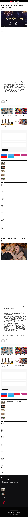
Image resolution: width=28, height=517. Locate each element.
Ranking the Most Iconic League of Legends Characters (20, 126)
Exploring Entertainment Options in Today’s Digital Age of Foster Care (6, 116)
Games (2, 206)
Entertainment (3, 199)
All (1, 185)
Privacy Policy (13, 512)
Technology (2, 226)
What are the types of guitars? (5, 126)
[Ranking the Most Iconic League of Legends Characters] (21, 122)
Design (2, 193)
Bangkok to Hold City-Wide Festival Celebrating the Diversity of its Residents (21, 116)
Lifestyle (2, 214)
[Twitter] (2, 32)
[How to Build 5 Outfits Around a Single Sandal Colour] (3, 171)
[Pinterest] (2, 36)
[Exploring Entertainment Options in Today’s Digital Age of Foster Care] (7, 111)
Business (2, 191)
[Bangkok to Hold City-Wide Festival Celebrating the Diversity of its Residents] (21, 111)
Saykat (7, 100)
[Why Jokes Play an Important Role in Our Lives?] (14, 251)
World (2, 233)
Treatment (2, 229)
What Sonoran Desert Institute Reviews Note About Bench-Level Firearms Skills (16, 405)
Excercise (2, 200)
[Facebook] (2, 31)
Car (1, 192)
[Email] (2, 38)
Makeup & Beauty (3, 457)
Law (1, 213)
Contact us (18, 512)
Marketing (2, 219)
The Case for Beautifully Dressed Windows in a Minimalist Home (14, 162)
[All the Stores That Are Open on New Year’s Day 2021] (14, 19)
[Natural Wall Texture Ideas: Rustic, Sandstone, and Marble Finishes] (3, 175)
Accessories (2, 184)
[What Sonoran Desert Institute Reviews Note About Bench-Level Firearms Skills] (3, 167)
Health (2, 207)
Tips (1, 227)
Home (9, 512)
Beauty (2, 190)
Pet (1, 221)
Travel (2, 228)
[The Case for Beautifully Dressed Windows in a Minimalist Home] (3, 163)
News (2, 220)
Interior (2, 212)
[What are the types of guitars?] (7, 122)
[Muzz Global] (14, 1)
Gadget (2, 205)
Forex (2, 204)
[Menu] (2, 1)
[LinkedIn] (2, 34)
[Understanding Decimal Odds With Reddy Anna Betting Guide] (3, 179)
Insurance (2, 450)
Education (2, 197)
